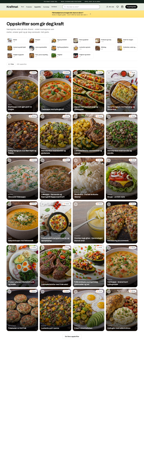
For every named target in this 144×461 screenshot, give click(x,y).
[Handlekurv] (122, 7)
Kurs (22, 7)
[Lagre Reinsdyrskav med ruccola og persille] (109, 117)
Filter (12, 64)
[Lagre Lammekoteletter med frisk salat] (42, 248)
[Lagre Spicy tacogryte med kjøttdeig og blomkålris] (109, 73)
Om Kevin (54, 7)
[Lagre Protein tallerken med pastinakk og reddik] (9, 248)
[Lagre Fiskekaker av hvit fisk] (9, 292)
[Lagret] (117, 7)
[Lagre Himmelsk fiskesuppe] (9, 160)
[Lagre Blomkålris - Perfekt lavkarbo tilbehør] (76, 160)
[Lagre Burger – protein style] (109, 160)
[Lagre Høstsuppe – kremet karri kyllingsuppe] (109, 248)
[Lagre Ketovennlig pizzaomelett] (109, 204)
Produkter (29, 7)
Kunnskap (46, 7)
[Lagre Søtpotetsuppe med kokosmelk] (9, 204)
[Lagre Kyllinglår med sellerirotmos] (109, 292)
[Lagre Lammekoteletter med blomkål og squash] (76, 117)
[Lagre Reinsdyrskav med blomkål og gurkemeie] (42, 117)
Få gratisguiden (131, 7)
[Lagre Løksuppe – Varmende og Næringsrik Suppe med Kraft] (42, 160)
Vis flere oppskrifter (72, 336)
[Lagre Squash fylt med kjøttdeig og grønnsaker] (76, 73)
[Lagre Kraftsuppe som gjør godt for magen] (9, 73)
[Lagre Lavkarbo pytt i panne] (42, 292)
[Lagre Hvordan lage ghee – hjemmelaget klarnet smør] (76, 204)
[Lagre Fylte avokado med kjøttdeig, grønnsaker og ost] (76, 248)
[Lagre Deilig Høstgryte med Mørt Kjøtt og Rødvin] (9, 117)
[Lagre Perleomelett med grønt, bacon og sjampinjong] (42, 204)
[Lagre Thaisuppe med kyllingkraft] (42, 73)
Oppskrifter (37, 7)
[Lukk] (90, 14)
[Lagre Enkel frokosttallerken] (76, 292)
